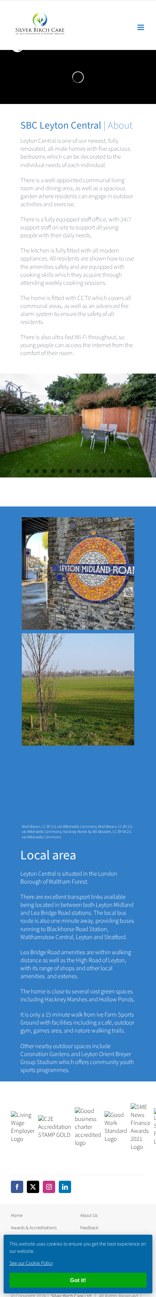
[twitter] (33, 1186)
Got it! (78, 1280)
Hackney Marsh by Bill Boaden (86, 831)
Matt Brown (31, 826)
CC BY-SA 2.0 (121, 831)
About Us (89, 1215)
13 (128, 471)
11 (112, 471)
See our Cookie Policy (31, 1263)
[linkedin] (65, 1186)
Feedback (89, 1227)
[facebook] (17, 1186)
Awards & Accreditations (34, 1227)
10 (103, 471)
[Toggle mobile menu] (141, 27)
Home (16, 1215)
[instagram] (49, 1186)
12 (120, 471)
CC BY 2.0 (49, 826)
